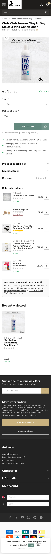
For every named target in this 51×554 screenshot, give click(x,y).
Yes (31, 545)
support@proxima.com (15, 290)
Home (4, 18)
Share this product (28, 133)
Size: (5, 99)
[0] (47, 4)
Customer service (25, 422)
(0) (37, 30)
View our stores (25, 431)
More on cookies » (25, 549)
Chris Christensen (11, 30)
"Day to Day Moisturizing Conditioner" (27, 18)
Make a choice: (10, 110)
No (38, 545)
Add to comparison (10, 133)
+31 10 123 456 (36, 290)
